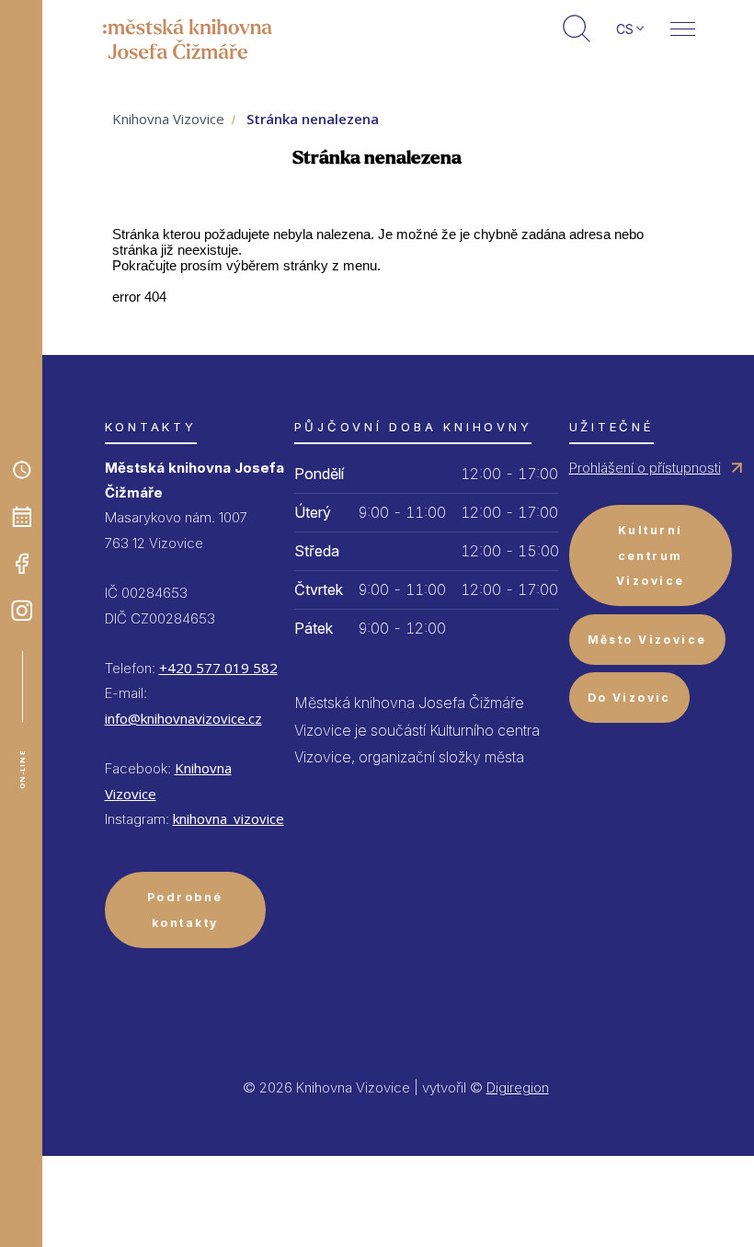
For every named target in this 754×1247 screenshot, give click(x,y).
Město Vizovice (647, 639)
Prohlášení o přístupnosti (645, 467)
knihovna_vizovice (228, 818)
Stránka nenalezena (312, 118)
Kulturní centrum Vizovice (650, 555)
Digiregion (517, 1087)
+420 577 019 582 (218, 667)
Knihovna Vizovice (168, 118)
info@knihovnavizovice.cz (183, 718)
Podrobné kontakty (185, 909)
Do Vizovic (629, 697)
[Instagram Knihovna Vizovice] (22, 611)
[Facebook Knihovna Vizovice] (22, 564)
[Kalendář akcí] (22, 517)
